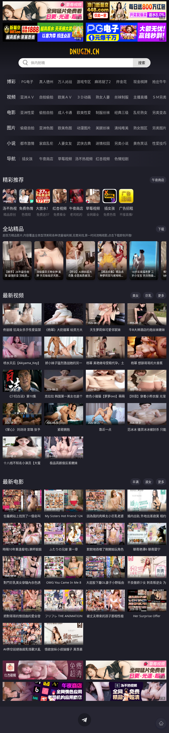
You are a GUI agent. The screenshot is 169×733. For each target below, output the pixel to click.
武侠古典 (84, 143)
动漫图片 (84, 128)
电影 (11, 112)
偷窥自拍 (27, 128)
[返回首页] (161, 723)
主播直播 (140, 97)
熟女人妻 (103, 97)
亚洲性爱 (27, 112)
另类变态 (159, 112)
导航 (11, 159)
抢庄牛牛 (159, 81)
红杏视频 (103, 158)
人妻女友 (65, 143)
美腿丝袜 (103, 128)
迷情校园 (103, 143)
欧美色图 (65, 128)
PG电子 (27, 81)
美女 (135, 295)
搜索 (141, 62)
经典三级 (121, 112)
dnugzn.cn (84, 51)
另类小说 (121, 143)
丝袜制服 (121, 97)
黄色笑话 (140, 143)
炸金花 (121, 81)
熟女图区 (140, 128)
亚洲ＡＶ (27, 97)
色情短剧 (121, 158)
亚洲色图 (46, 128)
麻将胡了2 (103, 81)
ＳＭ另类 (159, 97)
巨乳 (148, 295)
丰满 (135, 482)
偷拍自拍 (46, 112)
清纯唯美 (121, 128)
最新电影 (13, 481)
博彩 (11, 82)
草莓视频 (65, 158)
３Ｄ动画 (84, 97)
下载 (161, 229)
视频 (11, 97)
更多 (161, 295)
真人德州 (46, 81)
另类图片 (159, 128)
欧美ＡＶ (65, 97)
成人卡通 (65, 112)
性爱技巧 (159, 143)
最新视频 (13, 295)
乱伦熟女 (140, 112)
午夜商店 (46, 158)
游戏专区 (84, 81)
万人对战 (65, 81)
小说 (11, 143)
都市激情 (27, 143)
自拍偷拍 (46, 97)
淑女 (148, 482)
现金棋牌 (140, 81)
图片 (11, 128)
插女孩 (27, 158)
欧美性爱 (84, 112)
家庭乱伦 (46, 143)
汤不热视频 (84, 158)
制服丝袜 (103, 112)
